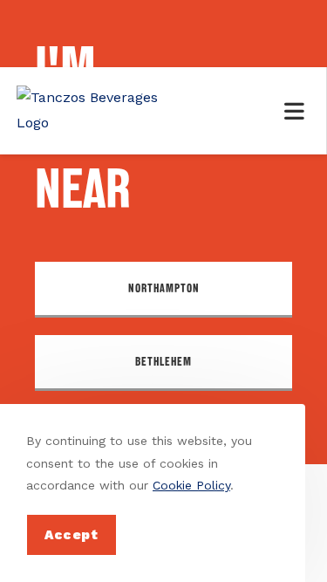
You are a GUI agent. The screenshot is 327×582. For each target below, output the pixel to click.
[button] (163, 290)
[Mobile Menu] (297, 110)
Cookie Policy (191, 485)
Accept (71, 535)
